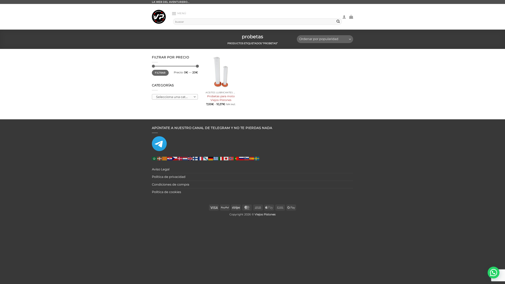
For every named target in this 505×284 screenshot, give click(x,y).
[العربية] (154, 158)
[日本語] (226, 158)
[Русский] (241, 158)
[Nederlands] (185, 158)
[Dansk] (180, 158)
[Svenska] (257, 158)
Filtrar (160, 72)
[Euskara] (159, 158)
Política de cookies (166, 192)
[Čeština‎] (175, 158)
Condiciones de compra (170, 184)
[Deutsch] (210, 158)
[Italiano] (221, 158)
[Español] (251, 158)
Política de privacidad (168, 177)
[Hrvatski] (169, 158)
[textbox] (173, 97)
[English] (190, 158)
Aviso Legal (160, 169)
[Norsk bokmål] (231, 158)
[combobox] (175, 97)
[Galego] (205, 158)
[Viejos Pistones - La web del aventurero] (159, 17)
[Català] (164, 158)
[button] (179, 13)
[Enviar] (338, 21)
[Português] (236, 158)
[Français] (200, 158)
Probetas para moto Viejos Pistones (221, 98)
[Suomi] (195, 158)
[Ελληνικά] (216, 158)
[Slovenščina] (246, 158)
